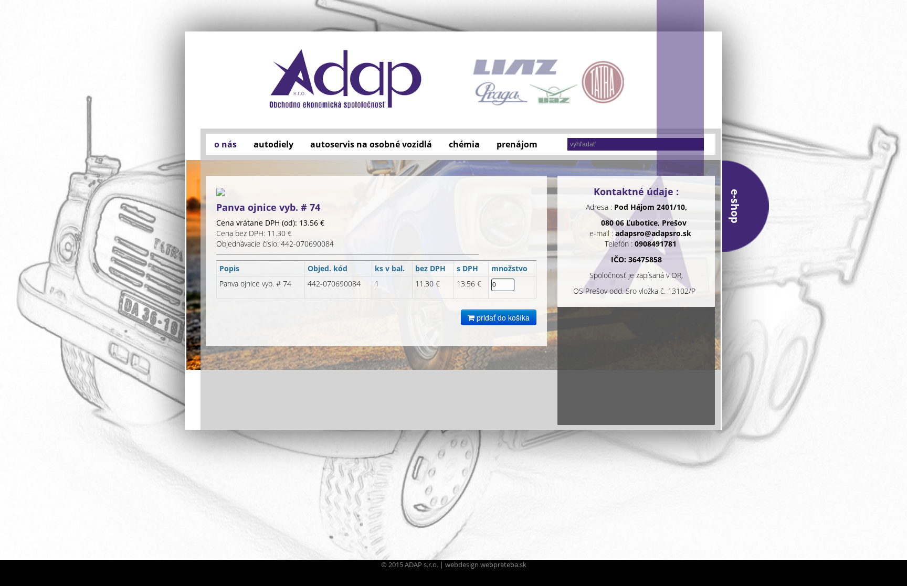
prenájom (517, 144)
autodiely (273, 144)
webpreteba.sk (503, 564)
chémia (464, 144)
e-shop (735, 206)
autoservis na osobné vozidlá (371, 144)
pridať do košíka (502, 317)
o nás (225, 144)
